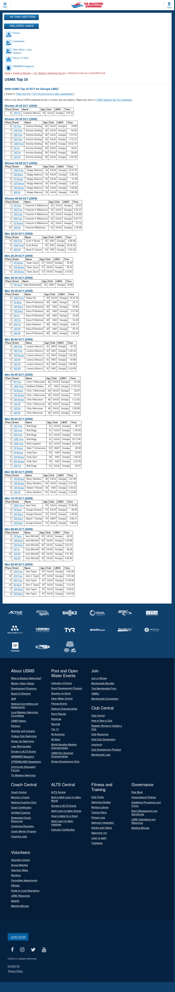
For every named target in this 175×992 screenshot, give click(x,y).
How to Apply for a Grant (64, 816)
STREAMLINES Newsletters (26, 761)
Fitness (16, 33)
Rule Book (137, 792)
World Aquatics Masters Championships (64, 746)
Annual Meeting (19, 865)
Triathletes (97, 843)
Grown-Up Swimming (22, 741)
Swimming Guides (101, 802)
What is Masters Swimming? (26, 678)
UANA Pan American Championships (62, 754)
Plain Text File (23, 94)
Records (55, 724)
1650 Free (18, 170)
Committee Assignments (24, 880)
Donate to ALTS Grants (23, 751)
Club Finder (97, 797)
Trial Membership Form (103, 688)
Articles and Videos (101, 827)
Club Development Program (106, 749)
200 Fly (17, 324)
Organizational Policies (143, 797)
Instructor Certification (63, 829)
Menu (5, 7)
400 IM (17, 192)
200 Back (18, 174)
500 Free (18, 139)
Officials (15, 885)
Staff (13, 698)
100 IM (17, 157)
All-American (58, 734)
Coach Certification (21, 807)
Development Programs (24, 688)
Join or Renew (99, 678)
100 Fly (17, 113)
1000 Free (18, 144)
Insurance (96, 744)
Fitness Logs (98, 817)
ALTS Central (58, 792)
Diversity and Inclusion (23, 731)
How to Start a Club (101, 720)
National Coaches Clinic (24, 802)
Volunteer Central (20, 860)
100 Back (18, 307)
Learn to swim (98, 838)
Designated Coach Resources (21, 819)
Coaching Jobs (19, 836)
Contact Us (14, 966)
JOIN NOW (18, 937)
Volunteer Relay (19, 870)
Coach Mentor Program (23, 831)
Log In (169, 8)
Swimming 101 (99, 832)
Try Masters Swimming (23, 775)
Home (7, 73)
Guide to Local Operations (25, 890)
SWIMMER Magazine (23, 66)
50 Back (18, 302)
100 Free (18, 130)
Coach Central (19, 792)
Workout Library (100, 807)
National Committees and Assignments (24, 705)
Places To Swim (21, 58)
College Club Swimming (24, 736)
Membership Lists (100, 754)
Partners (15, 726)
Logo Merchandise (21, 746)
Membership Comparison (105, 698)
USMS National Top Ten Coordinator (114, 100)
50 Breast (18, 179)
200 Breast (19, 188)
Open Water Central (62, 698)
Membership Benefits (102, 683)
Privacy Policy (15, 971)
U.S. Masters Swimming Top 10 (49, 73)
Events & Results (22, 73)
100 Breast (19, 183)
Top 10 (55, 729)
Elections (16, 875)
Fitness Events (59, 703)
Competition (18, 41)
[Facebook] (12, 950)
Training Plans (99, 812)
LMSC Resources (20, 895)
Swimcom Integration (102, 822)
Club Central (98, 715)
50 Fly (17, 148)
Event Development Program (66, 688)
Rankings (56, 719)
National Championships (64, 708)
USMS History (18, 720)
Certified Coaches (20, 812)
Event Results (58, 713)
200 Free (18, 135)
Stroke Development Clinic (65, 761)
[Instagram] (22, 950)
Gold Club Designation (103, 739)
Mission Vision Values (22, 683)
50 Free (17, 126)
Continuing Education (22, 826)
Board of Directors (21, 693)
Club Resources (100, 734)
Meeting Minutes (140, 828)
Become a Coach (20, 797)
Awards (15, 900)
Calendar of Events (61, 683)
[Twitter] (33, 950)
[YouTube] (44, 950)
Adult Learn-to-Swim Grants (66, 811)
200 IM (17, 333)
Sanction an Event (61, 693)
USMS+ (95, 693)
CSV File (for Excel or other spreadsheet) (52, 94)
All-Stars (55, 739)
